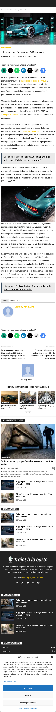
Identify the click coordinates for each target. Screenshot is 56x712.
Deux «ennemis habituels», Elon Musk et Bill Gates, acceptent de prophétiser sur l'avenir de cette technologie (13, 354)
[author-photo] (28, 370)
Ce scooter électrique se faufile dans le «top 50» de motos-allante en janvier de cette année (43, 354)
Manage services (10, 681)
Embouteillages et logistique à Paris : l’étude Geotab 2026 (46, 406)
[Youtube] (38, 583)
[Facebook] (17, 583)
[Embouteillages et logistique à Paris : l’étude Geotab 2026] (46, 397)
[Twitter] (23, 583)
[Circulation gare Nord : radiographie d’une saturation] (28, 397)
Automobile (6, 457)
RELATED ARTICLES (18, 387)
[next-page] (29, 412)
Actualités (9, 10)
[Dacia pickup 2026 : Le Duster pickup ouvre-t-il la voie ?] (9, 397)
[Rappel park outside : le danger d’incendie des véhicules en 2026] (7, 485)
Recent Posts (15, 301)
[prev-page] (26, 412)
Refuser (28, 695)
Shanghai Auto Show (10, 114)
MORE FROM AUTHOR (38, 387)
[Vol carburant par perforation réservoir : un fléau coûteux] (28, 441)
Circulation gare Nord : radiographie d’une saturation (27, 406)
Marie (3, 468)
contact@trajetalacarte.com (32, 578)
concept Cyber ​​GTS (32, 131)
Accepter (28, 688)
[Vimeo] (28, 583)
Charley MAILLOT (9, 57)
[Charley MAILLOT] (8, 311)
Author (5, 301)
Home (2, 10)
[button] (52, 657)
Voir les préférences (28, 703)
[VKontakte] (33, 583)
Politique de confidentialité (28, 708)
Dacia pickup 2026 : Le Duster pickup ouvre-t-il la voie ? (9, 406)
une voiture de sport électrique (33, 81)
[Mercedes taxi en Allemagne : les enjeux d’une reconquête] (7, 498)
